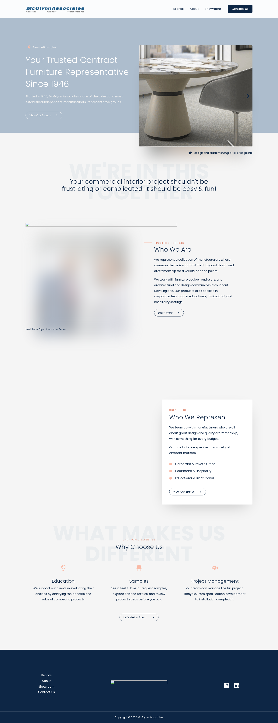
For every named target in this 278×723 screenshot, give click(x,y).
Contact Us (46, 692)
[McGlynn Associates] (55, 8)
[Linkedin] (237, 685)
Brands (178, 9)
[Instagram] (226, 685)
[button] (240, 9)
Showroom (213, 9)
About (194, 9)
